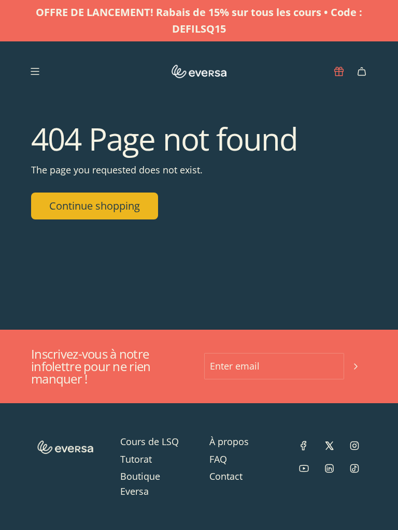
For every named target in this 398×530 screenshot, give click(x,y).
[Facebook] (303, 445)
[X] (329, 445)
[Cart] (361, 71)
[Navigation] (34, 71)
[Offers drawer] (339, 71)
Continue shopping (94, 206)
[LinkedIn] (329, 468)
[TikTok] (354, 468)
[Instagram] (354, 445)
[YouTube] (303, 468)
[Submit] (355, 366)
